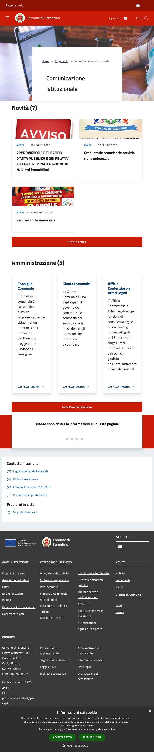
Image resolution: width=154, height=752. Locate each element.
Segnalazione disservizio (55, 660)
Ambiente (84, 604)
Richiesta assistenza (53, 673)
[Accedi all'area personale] (138, 5)
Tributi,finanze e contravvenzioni (88, 594)
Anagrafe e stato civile (54, 573)
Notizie (120, 573)
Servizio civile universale (35, 220)
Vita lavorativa (49, 587)
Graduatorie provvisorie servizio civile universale (109, 155)
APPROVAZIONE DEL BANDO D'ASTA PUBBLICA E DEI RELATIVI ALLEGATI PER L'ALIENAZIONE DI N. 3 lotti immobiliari (43, 161)
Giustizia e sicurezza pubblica (91, 582)
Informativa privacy (90, 660)
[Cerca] (146, 18)
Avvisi (20, 145)
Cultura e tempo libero (54, 580)
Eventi (120, 612)
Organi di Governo (13, 573)
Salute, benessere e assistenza (90, 613)
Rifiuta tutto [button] (92, 737)
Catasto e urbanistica (53, 605)
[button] (77, 745)
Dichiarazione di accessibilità (88, 676)
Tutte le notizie (77, 242)
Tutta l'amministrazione (77, 407)
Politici (6, 600)
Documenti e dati (13, 614)
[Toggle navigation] (7, 17)
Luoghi (120, 605)
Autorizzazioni (87, 622)
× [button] (149, 711)
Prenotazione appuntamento (49, 650)
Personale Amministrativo (18, 607)
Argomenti (61, 61)
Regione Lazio (14, 5)
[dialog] (77, 729)
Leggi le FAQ (48, 666)
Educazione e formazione (93, 573)
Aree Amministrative (15, 580)
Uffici (5, 587)
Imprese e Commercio (53, 593)
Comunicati (123, 580)
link (113, 729)
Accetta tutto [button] (62, 737)
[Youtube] (124, 18)
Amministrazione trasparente (89, 650)
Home (45, 61)
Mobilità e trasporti (52, 617)
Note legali (84, 666)
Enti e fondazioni (13, 593)
